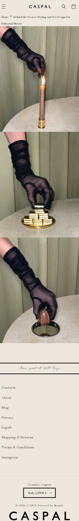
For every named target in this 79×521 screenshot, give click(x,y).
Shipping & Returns (17, 437)
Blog (5, 407)
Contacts (9, 387)
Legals (7, 427)
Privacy (8, 417)
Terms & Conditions (18, 447)
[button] (64, 6)
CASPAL (32, 505)
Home (5, 17)
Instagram (10, 457)
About (6, 397)
